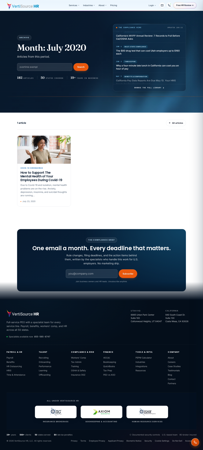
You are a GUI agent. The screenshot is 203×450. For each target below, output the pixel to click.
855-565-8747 (42, 336)
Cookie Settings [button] (162, 441)
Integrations (141, 366)
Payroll (10, 357)
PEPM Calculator (144, 357)
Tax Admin (76, 362)
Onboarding (44, 362)
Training (75, 366)
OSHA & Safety (78, 370)
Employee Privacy (97, 441)
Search (81, 67)
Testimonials (174, 370)
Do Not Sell (177, 441)
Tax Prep (107, 370)
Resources (141, 370)
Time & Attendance (16, 374)
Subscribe (128, 273)
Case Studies (174, 366)
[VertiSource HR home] (23, 5)
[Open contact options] (195, 442)
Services (73, 5)
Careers (171, 362)
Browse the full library (147, 88)
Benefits (10, 362)
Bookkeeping (109, 362)
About (101, 5)
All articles (177, 123)
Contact (172, 379)
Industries (88, 5)
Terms (83, 441)
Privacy (74, 441)
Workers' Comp (78, 357)
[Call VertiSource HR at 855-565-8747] (169, 5)
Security (148, 441)
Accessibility (190, 441)
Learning (43, 370)
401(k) (106, 357)
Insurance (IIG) (78, 374)
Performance (45, 366)
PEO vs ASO (109, 374)
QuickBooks (109, 366)
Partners (172, 383)
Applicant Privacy (115, 441)
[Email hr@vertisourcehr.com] (162, 5)
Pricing (113, 5)
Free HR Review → (185, 5)
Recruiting (44, 357)
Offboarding (45, 374)
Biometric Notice (133, 441)
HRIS (9, 370)
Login (151, 5)
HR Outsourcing (14, 366)
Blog (170, 374)
